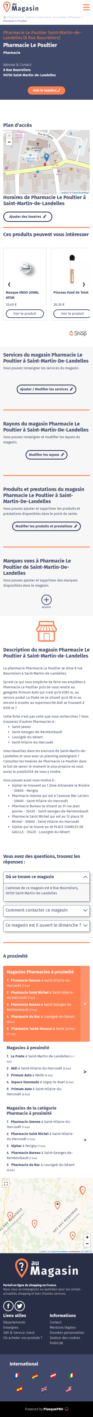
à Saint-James (43, 1029)
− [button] (9, 142)
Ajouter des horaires (25, 217)
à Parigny (24, 1146)
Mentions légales (63, 1327)
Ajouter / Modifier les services (44, 389)
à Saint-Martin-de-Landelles (41, 1056)
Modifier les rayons (44, 455)
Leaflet (64, 192)
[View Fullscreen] (6, 1183)
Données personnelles (67, 1333)
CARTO (87, 1251)
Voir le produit (24, 314)
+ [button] (9, 135)
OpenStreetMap (80, 192)
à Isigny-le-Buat (38, 1082)
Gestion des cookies (65, 1338)
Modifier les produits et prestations (44, 526)
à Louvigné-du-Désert (43, 1017)
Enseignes (10, 1327)
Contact (55, 1322)
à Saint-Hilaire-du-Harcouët (37, 1068)
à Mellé (28, 1075)
